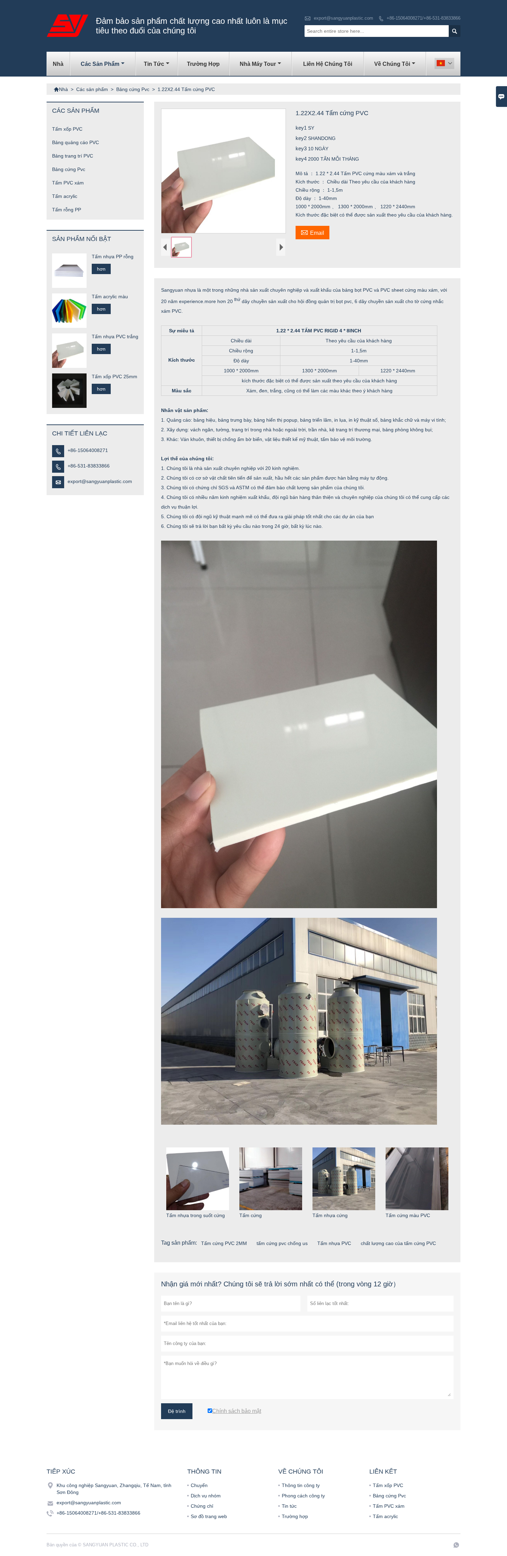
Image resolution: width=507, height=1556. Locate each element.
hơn (101, 269)
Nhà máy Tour (258, 64)
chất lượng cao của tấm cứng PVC (398, 1243)
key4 (302, 159)
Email (312, 232)
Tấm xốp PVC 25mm (114, 376)
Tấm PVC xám (68, 182)
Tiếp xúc (61, 1471)
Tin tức (154, 64)
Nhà (58, 64)
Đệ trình (177, 1411)
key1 (302, 128)
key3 (302, 148)
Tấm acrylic (64, 196)
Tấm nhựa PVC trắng (115, 336)
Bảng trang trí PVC (72, 156)
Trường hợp (295, 1516)
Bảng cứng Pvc (132, 89)
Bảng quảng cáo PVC (75, 142)
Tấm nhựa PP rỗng (112, 256)
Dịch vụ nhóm (206, 1495)
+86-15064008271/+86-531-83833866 (423, 18)
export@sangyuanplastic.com (343, 18)
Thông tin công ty (301, 1485)
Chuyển (199, 1485)
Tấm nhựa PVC (334, 1243)
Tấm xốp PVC (67, 129)
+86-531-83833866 (89, 466)
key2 (302, 138)
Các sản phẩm (100, 64)
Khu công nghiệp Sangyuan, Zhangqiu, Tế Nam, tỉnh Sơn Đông (114, 1489)
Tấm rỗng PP (66, 209)
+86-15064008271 (88, 450)
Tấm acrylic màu (110, 296)
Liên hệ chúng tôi (327, 64)
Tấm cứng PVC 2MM (224, 1243)
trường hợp (203, 64)
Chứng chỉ (202, 1506)
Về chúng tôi (392, 64)
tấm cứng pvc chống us (282, 1243)
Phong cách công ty (303, 1495)
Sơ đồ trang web (209, 1516)
